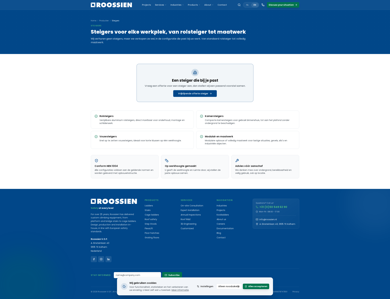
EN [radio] (255, 4)
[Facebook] (94, 259)
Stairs (148, 210)
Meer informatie (180, 290)
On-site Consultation (192, 205)
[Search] (239, 5)
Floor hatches (152, 233)
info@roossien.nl (268, 219)
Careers (221, 223)
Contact (222, 4)
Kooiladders (223, 214)
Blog (219, 233)
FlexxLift (149, 228)
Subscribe (174, 275)
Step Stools (151, 223)
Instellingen (206, 286)
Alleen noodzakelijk (229, 286)
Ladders (149, 205)
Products (193, 4)
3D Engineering (188, 223)
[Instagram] (101, 259)
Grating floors (152, 237)
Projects (146, 4)
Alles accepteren (257, 286)
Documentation (225, 228)
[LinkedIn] (108, 259)
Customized (187, 228)
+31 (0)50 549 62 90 (273, 207)
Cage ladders (152, 214)
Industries (175, 4)
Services (159, 4)
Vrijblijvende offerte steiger (193, 93)
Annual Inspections (191, 214)
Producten (104, 20)
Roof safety (151, 219)
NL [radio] (247, 4)
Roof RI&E (186, 219)
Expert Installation (190, 210)
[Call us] (263, 5)
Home (93, 20)
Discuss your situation (281, 4)
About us (221, 219)
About (207, 4)
